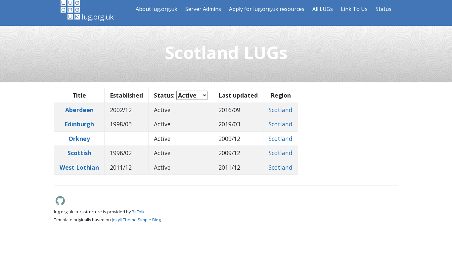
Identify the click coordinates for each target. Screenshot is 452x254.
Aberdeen (79, 110)
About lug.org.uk (156, 9)
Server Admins (203, 9)
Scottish (79, 153)
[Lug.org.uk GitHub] (60, 203)
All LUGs (322, 9)
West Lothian (79, 167)
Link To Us (354, 9)
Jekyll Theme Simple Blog (136, 220)
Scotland (281, 110)
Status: (164, 95)
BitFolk (138, 212)
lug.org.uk (96, 17)
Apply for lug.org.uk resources (266, 9)
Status (383, 9)
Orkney (79, 139)
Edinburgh (79, 124)
